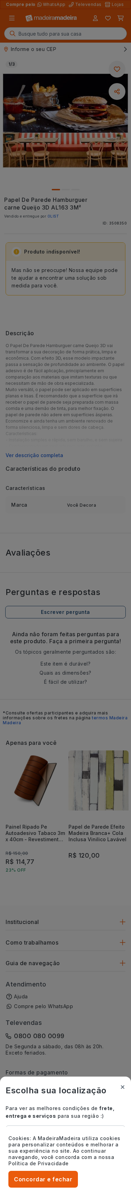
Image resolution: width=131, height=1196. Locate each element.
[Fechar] (122, 1087)
